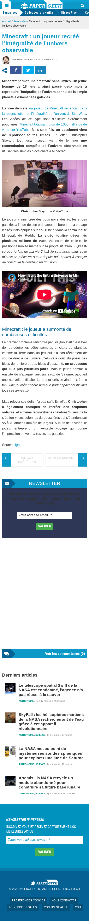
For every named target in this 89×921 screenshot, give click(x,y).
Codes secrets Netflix (39, 12)
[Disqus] (44, 597)
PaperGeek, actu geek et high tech (42, 4)
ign (17, 445)
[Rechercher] (82, 5)
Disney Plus (69, 12)
